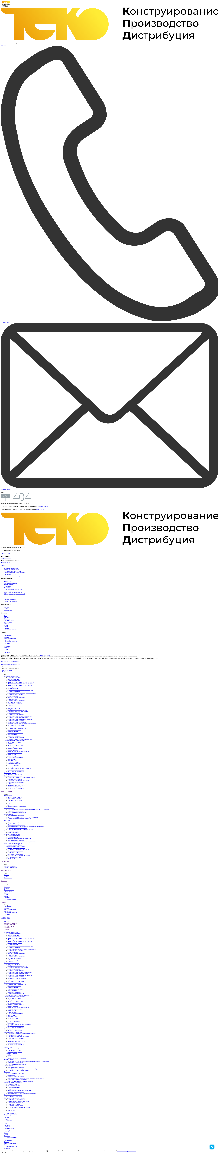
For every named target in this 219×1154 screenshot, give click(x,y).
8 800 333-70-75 (40, 509)
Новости (6, 607)
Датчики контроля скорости (16, 720)
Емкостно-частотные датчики (16, 697)
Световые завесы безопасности (17, 728)
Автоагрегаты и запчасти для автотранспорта (21, 829)
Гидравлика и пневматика (15, 811)
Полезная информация (10, 641)
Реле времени (11, 759)
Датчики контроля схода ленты (17, 722)
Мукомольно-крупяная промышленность (19, 838)
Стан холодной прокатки (15, 800)
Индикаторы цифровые (14, 746)
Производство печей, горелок (16, 848)
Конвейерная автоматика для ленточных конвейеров (23, 817)
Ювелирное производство (15, 854)
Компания (4, 881)
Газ (8, 805)
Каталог (3, 42)
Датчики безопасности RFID (16, 737)
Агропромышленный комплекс (13, 589)
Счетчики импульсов (14, 765)
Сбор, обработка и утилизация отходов (19, 855)
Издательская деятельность (15, 851)
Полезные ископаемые (10, 583)
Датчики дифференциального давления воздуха (22, 693)
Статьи (6, 608)
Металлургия (8, 581)
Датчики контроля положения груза (18, 717)
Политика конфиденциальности (10, 661)
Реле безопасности (13, 734)
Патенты (6, 637)
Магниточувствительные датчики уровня (20, 685)
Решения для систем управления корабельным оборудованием (26, 826)
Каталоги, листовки (10, 638)
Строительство (8, 586)
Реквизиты (7, 619)
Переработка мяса (13, 837)
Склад (6, 626)
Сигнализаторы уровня (14, 763)
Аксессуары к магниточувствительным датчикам (22, 777)
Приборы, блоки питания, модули (17, 710)
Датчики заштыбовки (14, 713)
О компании (7, 646)
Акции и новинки (6, 861)
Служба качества (9, 620)
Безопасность (11, 858)
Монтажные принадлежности (16, 785)
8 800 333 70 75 (5, 553)
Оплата (6, 625)
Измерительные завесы (14, 730)
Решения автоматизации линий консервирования (22, 841)
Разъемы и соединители (14, 786)
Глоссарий (7, 643)
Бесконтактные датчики (11, 568)
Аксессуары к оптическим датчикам (18, 780)
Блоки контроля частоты (15, 753)
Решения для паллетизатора (16, 815)
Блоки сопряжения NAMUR (16, 748)
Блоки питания (12, 754)
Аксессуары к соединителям (16, 782)
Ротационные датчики (14, 702)
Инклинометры (12, 699)
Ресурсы (3, 902)
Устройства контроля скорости (16, 725)
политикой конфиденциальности (126, 1151)
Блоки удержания (13, 750)
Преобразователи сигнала (15, 757)
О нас (5, 616)
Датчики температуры (14, 691)
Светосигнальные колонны (15, 733)
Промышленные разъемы (15, 779)
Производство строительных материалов (19, 818)
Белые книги (8, 610)
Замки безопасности (13, 731)
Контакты (7, 617)
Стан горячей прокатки (14, 798)
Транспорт (7, 587)
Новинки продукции (10, 599)
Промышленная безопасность (12, 571)
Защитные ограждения (14, 736)
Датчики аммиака (13, 696)
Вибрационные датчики (15, 703)
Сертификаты (8, 635)
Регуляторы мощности (14, 742)
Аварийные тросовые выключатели (18, 711)
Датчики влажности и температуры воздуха (20, 690)
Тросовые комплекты (14, 708)
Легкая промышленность (15, 857)
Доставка (6, 623)
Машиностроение (9, 584)
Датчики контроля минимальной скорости (20, 716)
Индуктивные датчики (14, 677)
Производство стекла (14, 852)
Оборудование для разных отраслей (14, 594)
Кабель (10, 783)
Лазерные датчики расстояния (16, 700)
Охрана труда (8, 622)
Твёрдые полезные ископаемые (17, 806)
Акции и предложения (10, 601)
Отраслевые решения (7, 791)
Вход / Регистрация (6, 670)
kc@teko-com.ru (5, 562)
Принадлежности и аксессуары (13, 575)
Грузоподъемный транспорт (16, 821)
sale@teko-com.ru (6, 558)
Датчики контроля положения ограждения (20, 719)
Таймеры (10, 743)
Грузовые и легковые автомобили (17, 828)
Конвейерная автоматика (11, 569)
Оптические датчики (14, 680)
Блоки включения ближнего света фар (19, 751)
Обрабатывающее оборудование (17, 812)
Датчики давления (13, 688)
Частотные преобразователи (16, 771)
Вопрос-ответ (8, 640)
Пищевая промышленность (12, 591)
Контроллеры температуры (15, 745)
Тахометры (11, 766)
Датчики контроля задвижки (16, 714)
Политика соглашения (10, 629)
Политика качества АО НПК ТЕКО (11, 664)
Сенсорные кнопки (13, 762)
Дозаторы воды (12, 756)
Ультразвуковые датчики (15, 687)
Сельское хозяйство (13, 832)
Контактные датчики (10, 574)
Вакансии (7, 628)
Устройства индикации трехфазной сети (19, 768)
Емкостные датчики (13, 679)
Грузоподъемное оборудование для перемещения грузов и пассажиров (28, 809)
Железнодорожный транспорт (16, 825)
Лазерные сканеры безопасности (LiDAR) (20, 739)
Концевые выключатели (15, 774)
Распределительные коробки (16, 788)
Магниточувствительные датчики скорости (20, 683)
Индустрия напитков (14, 835)
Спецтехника (11, 823)
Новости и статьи (6, 870)
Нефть (9, 803)
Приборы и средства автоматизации (14, 572)
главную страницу (42, 506)
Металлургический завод (15, 797)
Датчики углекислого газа (15, 694)
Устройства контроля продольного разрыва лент (22, 723)
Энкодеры (10, 705)
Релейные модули (13, 760)
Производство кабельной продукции (18, 849)
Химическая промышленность (13, 592)
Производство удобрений (15, 845)
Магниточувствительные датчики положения (21, 682)
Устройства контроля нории (16, 770)
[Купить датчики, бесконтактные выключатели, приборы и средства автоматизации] (109, 40)
